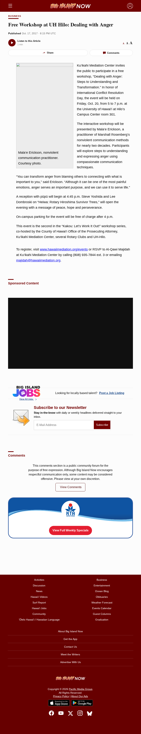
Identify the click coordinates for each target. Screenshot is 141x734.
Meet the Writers (70, 654)
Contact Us (70, 646)
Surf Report (39, 602)
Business (14, 16)
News (39, 591)
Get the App (70, 639)
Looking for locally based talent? (89, 393)
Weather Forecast (101, 602)
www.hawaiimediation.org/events (64, 249)
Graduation (101, 619)
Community (39, 613)
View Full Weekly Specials (70, 530)
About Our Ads (79, 696)
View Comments (71, 487)
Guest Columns (102, 613)
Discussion (39, 585)
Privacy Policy (61, 696)
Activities (39, 579)
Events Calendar (101, 608)
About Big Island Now (70, 631)
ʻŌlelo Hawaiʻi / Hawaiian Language (39, 619)
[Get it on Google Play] (82, 703)
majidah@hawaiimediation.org (38, 260)
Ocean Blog (102, 591)
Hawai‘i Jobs (39, 608)
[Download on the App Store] (59, 703)
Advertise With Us (70, 662)
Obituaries (102, 596)
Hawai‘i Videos (39, 596)
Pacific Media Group (80, 689)
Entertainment (102, 585)
